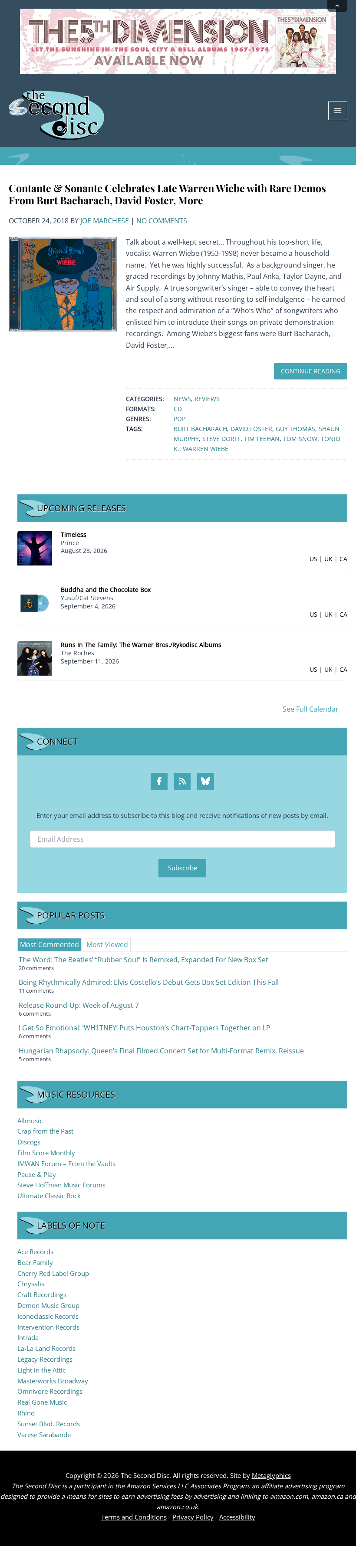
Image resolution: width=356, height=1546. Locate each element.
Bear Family (35, 1262)
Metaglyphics (271, 1475)
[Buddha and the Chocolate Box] (34, 602)
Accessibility (237, 1517)
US (313, 559)
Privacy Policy (193, 1517)
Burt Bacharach (200, 429)
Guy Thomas (295, 429)
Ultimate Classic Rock (49, 1195)
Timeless (73, 534)
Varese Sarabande (44, 1434)
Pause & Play (36, 1174)
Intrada (28, 1337)
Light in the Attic (41, 1370)
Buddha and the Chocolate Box (106, 589)
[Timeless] (34, 547)
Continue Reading (310, 371)
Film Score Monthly (46, 1152)
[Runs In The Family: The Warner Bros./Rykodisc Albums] (34, 658)
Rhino (26, 1413)
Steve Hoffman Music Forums (61, 1184)
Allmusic (30, 1120)
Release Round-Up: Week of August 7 (79, 1005)
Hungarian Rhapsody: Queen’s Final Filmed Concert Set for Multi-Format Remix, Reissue (161, 1051)
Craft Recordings (41, 1294)
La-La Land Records (46, 1348)
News (182, 399)
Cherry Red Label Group (53, 1273)
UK (328, 559)
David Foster (251, 429)
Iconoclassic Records (48, 1316)
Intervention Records (48, 1327)
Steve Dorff (221, 439)
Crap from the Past (45, 1131)
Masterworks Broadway (52, 1380)
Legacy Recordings (45, 1359)
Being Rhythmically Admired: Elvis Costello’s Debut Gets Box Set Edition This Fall (149, 982)
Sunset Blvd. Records (48, 1423)
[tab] (49, 944)
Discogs (28, 1141)
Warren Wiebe (205, 449)
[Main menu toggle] (337, 110)
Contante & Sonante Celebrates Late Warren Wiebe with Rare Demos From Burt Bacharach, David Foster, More (167, 194)
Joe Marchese (104, 221)
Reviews (207, 399)
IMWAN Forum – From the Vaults (66, 1163)
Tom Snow (300, 439)
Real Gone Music (42, 1402)
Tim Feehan (262, 439)
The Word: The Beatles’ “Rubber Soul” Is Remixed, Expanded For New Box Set (143, 959)
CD (178, 409)
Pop (179, 419)
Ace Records (35, 1251)
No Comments (161, 221)
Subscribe (182, 867)
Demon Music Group (48, 1305)
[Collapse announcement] (337, 6)
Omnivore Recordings (49, 1391)
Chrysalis (30, 1283)
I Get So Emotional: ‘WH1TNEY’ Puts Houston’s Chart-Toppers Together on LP (144, 1028)
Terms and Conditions (134, 1517)
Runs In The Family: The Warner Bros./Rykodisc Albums (141, 645)
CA (343, 559)
